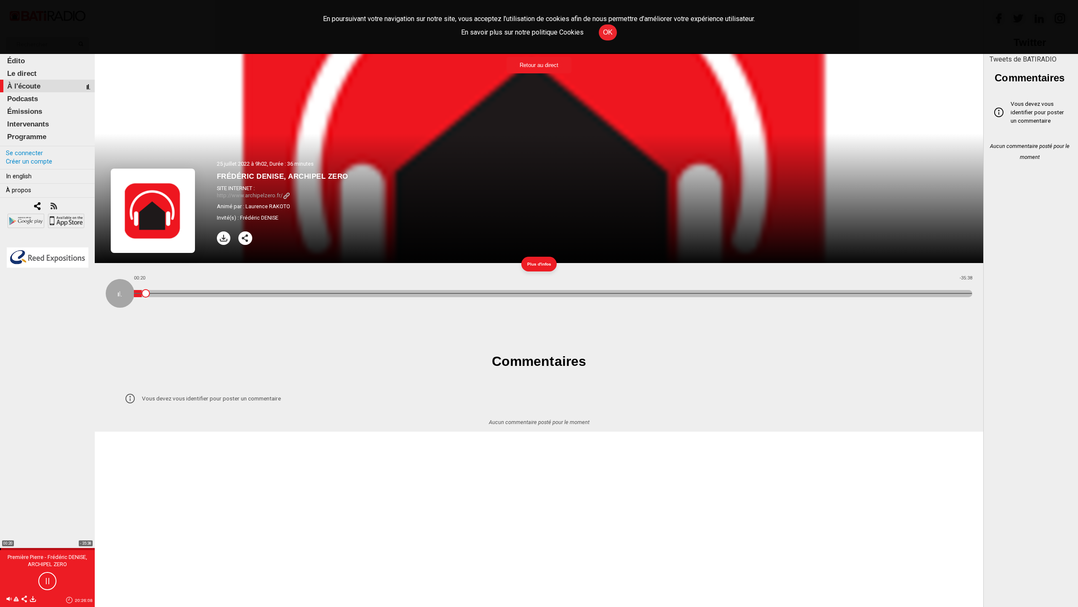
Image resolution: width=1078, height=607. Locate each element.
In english (19, 176)
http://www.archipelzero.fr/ (250, 195)
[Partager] (245, 238)
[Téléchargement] (224, 238)
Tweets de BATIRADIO (1023, 59)
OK (608, 32)
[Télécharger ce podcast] (32, 599)
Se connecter (24, 153)
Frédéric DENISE (259, 218)
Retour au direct (539, 65)
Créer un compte (29, 161)
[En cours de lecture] (120, 293)
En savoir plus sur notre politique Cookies (522, 32)
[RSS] (54, 207)
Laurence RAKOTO (267, 206)
